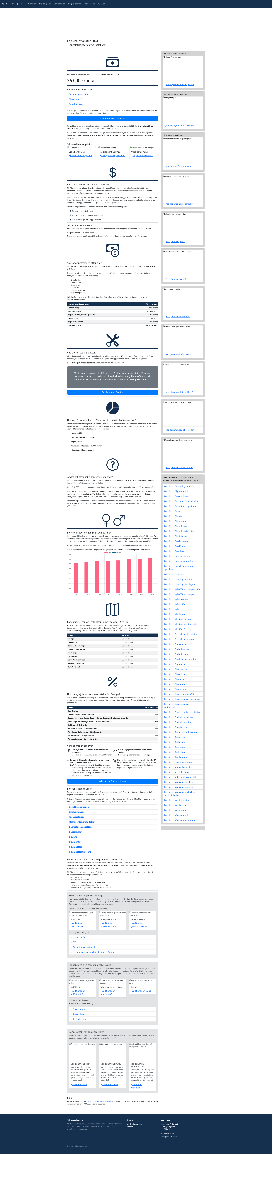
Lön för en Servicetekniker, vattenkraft (177, 706)
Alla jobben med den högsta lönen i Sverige (93, 952)
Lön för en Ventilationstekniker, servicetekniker (179, 794)
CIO (74, 942)
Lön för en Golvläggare (175, 546)
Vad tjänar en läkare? (176, 279)
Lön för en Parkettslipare (176, 654)
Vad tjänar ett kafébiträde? (78, 992)
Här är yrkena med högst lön (180, 84)
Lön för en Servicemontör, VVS (179, 694)
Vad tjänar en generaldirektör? (139, 925)
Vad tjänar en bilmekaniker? (179, 203)
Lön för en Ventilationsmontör (179, 787)
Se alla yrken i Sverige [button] (112, 392)
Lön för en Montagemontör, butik (180, 624)
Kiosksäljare (78, 1014)
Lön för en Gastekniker (175, 511)
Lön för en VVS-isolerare (176, 805)
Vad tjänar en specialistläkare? (109, 925)
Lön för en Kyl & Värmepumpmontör (182, 589)
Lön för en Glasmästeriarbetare (179, 531)
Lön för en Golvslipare (175, 551)
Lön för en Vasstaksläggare (177, 772)
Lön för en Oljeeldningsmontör (179, 639)
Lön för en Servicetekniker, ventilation (182, 712)
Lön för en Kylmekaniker (176, 599)
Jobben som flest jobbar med (180, 166)
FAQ (98, 4)
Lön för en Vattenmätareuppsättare (181, 777)
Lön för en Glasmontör (175, 521)
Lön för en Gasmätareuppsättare (180, 506)
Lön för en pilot (79, 1084)
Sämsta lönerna (89, 4)
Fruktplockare (79, 1009)
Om (103, 4)
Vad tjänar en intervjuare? (108, 992)
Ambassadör (78, 937)
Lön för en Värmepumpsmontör (180, 820)
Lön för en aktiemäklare (137, 1086)
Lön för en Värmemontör (176, 815)
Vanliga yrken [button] (59, 4)
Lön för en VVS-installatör (176, 800)
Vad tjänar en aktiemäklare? (179, 392)
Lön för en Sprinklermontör (177, 722)
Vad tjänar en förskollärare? (179, 467)
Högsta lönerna (74, 4)
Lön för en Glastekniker (175, 536)
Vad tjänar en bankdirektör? (78, 925)
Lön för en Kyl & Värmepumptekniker (182, 594)
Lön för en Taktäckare (174, 752)
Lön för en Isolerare (174, 574)
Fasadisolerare (76, 104)
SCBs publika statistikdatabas (99, 1101)
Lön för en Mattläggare (175, 614)
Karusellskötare (80, 1019)
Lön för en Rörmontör (175, 684)
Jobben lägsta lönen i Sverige (180, 125)
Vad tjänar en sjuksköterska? (180, 429)
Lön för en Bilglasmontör (176, 491)
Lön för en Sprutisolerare (176, 727)
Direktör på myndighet (83, 947)
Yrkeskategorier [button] (44, 4)
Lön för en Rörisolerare (175, 674)
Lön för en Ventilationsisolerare (179, 782)
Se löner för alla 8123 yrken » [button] (113, 118)
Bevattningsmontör (78, 94)
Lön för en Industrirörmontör (178, 561)
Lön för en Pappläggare (175, 644)
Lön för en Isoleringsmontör (178, 579)
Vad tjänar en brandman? (178, 316)
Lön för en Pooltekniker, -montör (180, 659)
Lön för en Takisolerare (175, 737)
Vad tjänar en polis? (175, 241)
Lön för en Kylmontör (174, 604)
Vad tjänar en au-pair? (142, 990)
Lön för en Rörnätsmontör (177, 689)
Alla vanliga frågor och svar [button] (112, 781)
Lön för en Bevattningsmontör (179, 486)
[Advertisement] (131, 24)
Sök (108, 4)
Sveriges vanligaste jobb (113, 155)
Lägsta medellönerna (143, 155)
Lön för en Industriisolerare (177, 556)
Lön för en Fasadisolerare (176, 496)
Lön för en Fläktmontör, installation (181, 501)
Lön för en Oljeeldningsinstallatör (180, 634)
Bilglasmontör (76, 99)
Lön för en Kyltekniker (175, 609)
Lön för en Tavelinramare (176, 757)
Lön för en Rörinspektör (176, 669)
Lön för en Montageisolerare (178, 619)
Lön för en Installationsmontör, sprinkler (179, 568)
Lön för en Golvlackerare (176, 541)
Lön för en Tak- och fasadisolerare (180, 732)
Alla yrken (32, 4)
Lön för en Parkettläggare (176, 649)
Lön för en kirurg (110, 1084)
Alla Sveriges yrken (134, 1124)
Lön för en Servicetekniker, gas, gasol (182, 699)
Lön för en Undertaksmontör (178, 762)
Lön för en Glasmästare (175, 526)
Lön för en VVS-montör (175, 810)
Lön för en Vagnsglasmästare (178, 767)
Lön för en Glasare (173, 516)
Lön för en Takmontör (175, 747)
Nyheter (130, 1126)
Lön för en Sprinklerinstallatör (178, 717)
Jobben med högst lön (81, 155)
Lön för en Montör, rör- (175, 629)
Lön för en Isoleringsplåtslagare (180, 584)
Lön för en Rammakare (175, 664)
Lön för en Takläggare (175, 742)
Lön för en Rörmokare (175, 679)
